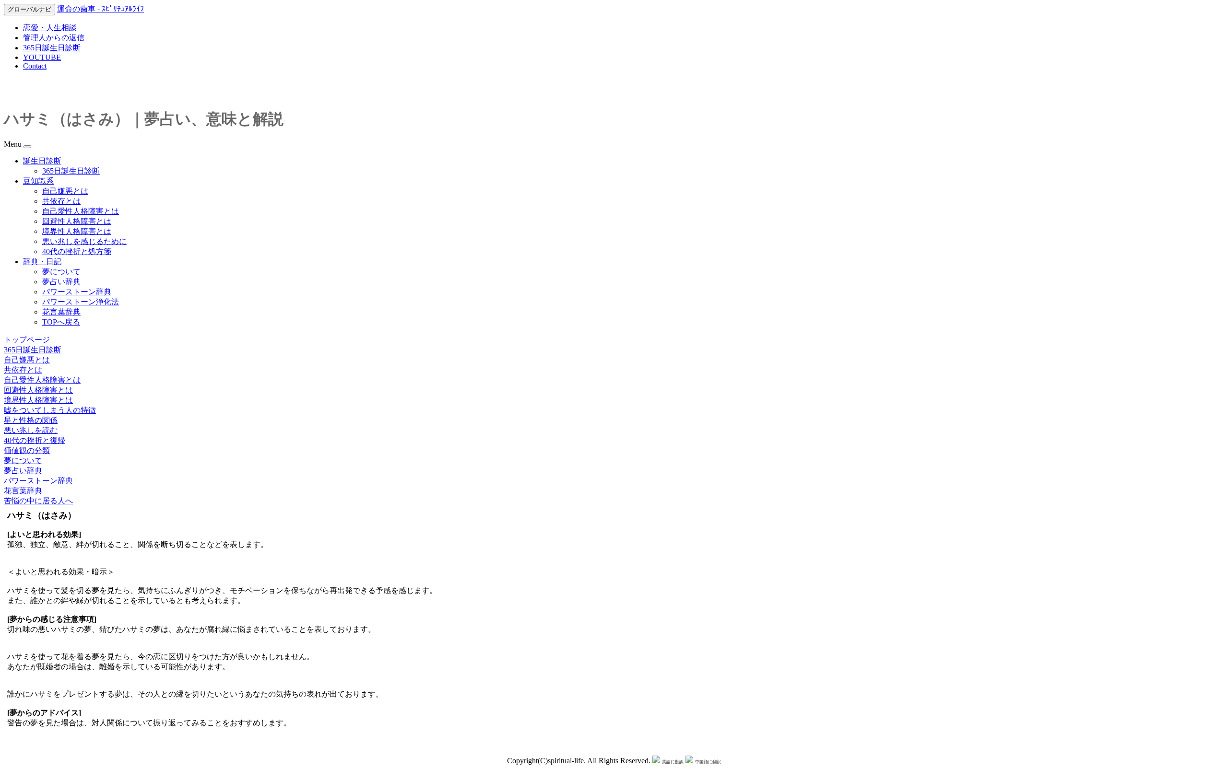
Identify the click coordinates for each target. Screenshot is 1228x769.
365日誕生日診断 (52, 48)
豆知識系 (38, 181)
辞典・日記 (42, 261)
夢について (61, 272)
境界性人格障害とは (76, 231)
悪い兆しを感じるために (84, 241)
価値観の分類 (27, 450)
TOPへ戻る (61, 322)
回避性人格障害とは (76, 221)
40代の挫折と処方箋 (76, 251)
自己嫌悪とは (65, 191)
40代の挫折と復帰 (34, 440)
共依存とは (61, 201)
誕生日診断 (42, 161)
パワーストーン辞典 (76, 292)
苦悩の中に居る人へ (38, 501)
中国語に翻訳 (708, 761)
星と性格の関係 (31, 420)
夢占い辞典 (61, 282)
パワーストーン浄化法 (80, 302)
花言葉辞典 (61, 312)
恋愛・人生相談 (50, 27)
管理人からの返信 (53, 38)
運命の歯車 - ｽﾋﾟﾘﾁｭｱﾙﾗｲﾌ (100, 9)
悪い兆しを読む (31, 430)
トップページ (27, 340)
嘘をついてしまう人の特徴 (50, 410)
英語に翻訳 (673, 761)
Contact (35, 66)
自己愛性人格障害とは (80, 211)
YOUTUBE (42, 57)
